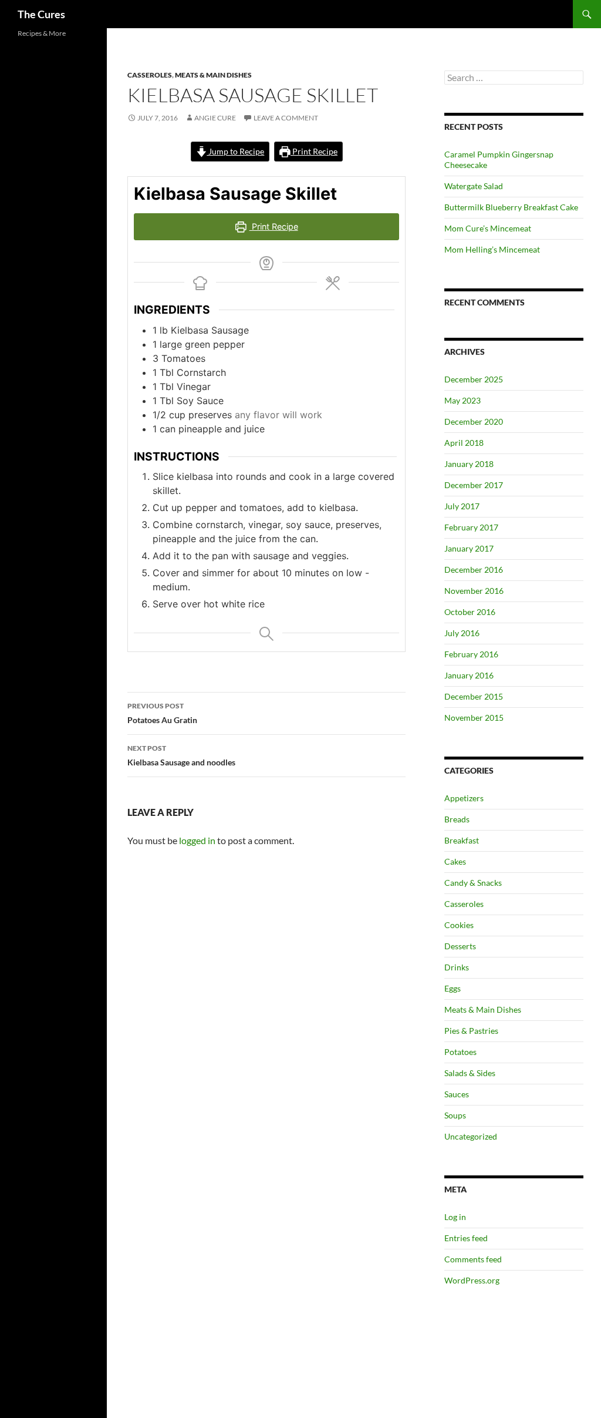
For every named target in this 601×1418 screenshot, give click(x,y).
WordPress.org (471, 1280)
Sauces (456, 1094)
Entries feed (466, 1238)
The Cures (41, 14)
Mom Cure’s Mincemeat (487, 228)
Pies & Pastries (471, 1031)
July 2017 (462, 506)
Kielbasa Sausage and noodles (181, 755)
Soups (455, 1115)
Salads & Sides (469, 1073)
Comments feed (473, 1259)
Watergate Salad (473, 186)
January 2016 (469, 675)
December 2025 (473, 379)
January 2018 (469, 464)
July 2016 (462, 633)
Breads (457, 819)
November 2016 (474, 591)
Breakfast (461, 840)
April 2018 (464, 443)
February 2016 (471, 654)
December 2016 (473, 569)
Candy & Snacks (473, 883)
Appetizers (464, 798)
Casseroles (149, 74)
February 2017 (471, 527)
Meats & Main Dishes (213, 74)
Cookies (459, 925)
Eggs (452, 988)
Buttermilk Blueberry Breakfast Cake (511, 207)
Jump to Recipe (235, 151)
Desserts (460, 946)
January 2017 (469, 548)
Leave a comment (286, 117)
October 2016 (469, 612)
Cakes (455, 861)
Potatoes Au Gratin (162, 713)
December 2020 (473, 421)
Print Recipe (314, 151)
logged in (197, 840)
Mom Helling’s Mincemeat (492, 249)
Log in (455, 1217)
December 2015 (473, 696)
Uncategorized (470, 1136)
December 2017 (473, 485)
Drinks (456, 967)
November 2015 (474, 718)
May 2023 (462, 400)
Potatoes (460, 1052)
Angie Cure (215, 117)
